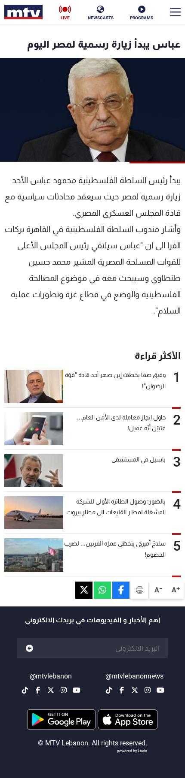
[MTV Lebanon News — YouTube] (160, 690)
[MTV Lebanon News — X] (134, 690)
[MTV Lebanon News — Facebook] (121, 690)
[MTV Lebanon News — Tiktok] (108, 690)
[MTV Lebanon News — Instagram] (147, 690)
